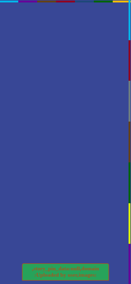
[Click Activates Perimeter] (65, 4)
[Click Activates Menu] (69, 96)
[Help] (37, 102)
